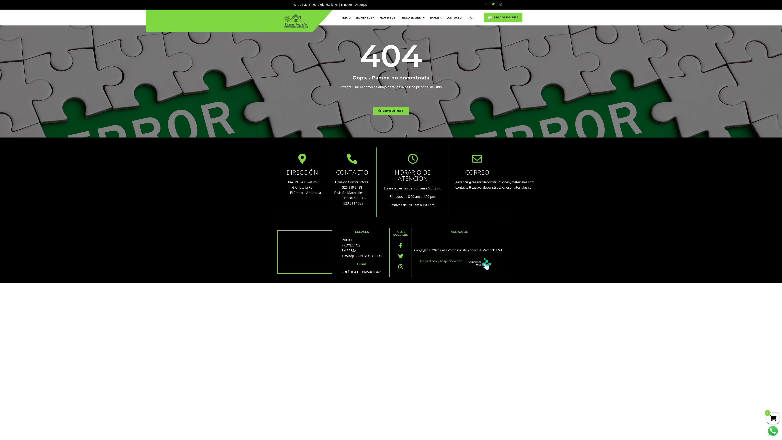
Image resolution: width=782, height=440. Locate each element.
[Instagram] (400, 266)
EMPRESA (435, 17)
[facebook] (486, 4)
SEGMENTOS (364, 17)
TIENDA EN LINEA (411, 17)
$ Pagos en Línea (506, 17)
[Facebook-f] (400, 245)
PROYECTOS (387, 17)
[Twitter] (493, 4)
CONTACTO (454, 17)
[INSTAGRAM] (501, 4)
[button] (391, 111)
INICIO (346, 17)
